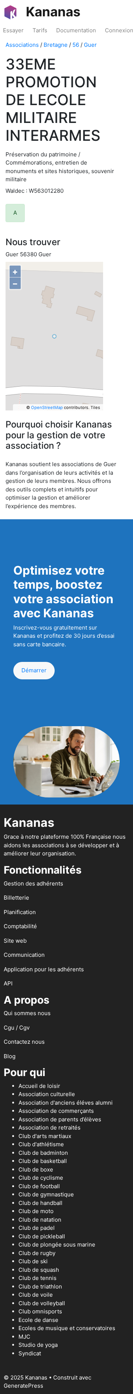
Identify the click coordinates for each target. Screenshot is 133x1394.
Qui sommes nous (27, 1013)
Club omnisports (40, 1311)
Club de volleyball (41, 1303)
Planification (20, 912)
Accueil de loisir (39, 1085)
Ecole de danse (38, 1319)
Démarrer (34, 670)
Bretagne (56, 44)
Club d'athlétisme (41, 1144)
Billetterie (16, 897)
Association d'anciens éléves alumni (65, 1102)
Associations (22, 44)
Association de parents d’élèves (59, 1119)
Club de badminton (43, 1152)
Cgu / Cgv (17, 1027)
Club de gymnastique (46, 1194)
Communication (24, 954)
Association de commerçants (56, 1110)
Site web (15, 940)
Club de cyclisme (40, 1177)
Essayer (13, 30)
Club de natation (39, 1219)
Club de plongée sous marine (56, 1244)
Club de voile (35, 1294)
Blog (10, 1056)
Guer (90, 44)
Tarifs (40, 30)
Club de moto (36, 1211)
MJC (24, 1336)
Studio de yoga (38, 1344)
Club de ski (33, 1261)
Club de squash (38, 1269)
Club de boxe (35, 1169)
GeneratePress (23, 1385)
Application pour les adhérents (44, 969)
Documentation (76, 30)
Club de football (39, 1186)
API (8, 983)
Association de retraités (49, 1127)
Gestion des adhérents (33, 883)
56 (75, 44)
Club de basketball (42, 1160)
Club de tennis (37, 1277)
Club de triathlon (40, 1286)
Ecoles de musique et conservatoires (66, 1328)
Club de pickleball (41, 1236)
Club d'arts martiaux (44, 1136)
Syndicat (29, 1353)
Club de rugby (36, 1253)
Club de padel (36, 1227)
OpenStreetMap (47, 407)
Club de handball (40, 1202)
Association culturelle (46, 1094)
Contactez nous (24, 1041)
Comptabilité (20, 926)
